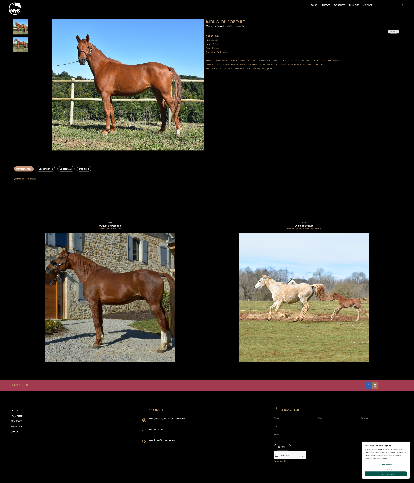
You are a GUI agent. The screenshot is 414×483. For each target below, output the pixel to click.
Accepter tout (388, 474)
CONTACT (16, 432)
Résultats (354, 5)
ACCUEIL (15, 410)
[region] (386, 460)
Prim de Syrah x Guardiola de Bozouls (304, 228)
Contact (367, 5)
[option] (31, 27)
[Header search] (402, 5)
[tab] (24, 168)
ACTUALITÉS (17, 416)
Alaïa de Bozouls (304, 225)
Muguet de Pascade (110, 225)
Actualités (339, 5)
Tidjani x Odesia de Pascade (110, 228)
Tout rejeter (387, 469)
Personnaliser (387, 464)
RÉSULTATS (16, 421)
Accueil (314, 5)
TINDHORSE (17, 426)
